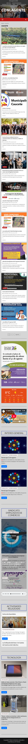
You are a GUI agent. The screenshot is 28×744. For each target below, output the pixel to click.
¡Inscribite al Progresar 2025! (9, 322)
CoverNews (10, 741)
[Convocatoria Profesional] (14, 281)
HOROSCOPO (5, 455)
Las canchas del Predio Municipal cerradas (12, 231)
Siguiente (17, 334)
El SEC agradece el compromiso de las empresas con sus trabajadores (13, 563)
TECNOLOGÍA (5, 679)
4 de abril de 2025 (13, 110)
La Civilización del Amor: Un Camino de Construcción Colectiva (13, 644)
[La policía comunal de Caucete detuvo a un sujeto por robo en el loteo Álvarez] (14, 36)
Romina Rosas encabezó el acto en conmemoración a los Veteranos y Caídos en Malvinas (12, 138)
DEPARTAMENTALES (16, 3)
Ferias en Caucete (6, 108)
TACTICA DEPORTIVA (21, 4)
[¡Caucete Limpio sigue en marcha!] (14, 190)
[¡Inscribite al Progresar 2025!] (14, 311)
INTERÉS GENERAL (13, 455)
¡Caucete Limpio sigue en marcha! (10, 201)
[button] (2, 19)
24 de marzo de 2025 (13, 202)
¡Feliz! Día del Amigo (8, 581)
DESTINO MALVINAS (6, 4)
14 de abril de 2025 (13, 49)
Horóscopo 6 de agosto (8, 490)
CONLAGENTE (13, 10)
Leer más (4, 56)
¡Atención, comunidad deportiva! (10, 78)
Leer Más (4, 466)
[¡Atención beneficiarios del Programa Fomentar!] (14, 251)
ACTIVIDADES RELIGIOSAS (8, 629)
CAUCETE (4, 42)
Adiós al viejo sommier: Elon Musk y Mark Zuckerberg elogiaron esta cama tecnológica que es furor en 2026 (13, 683)
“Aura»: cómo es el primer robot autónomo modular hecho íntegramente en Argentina (14, 717)
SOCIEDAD (15, 532)
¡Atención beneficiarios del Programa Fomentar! (13, 261)
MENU (14, 4)
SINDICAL (10, 532)
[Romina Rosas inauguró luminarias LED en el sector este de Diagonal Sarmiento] (14, 160)
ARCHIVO (8, 3)
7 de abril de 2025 (13, 79)
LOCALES (5, 532)
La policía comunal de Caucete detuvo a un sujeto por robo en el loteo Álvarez (13, 46)
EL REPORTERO (6, 49)
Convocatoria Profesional (8, 291)
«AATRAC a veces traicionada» (9, 537)
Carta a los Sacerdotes (9, 614)
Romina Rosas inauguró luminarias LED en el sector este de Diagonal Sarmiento (12, 171)
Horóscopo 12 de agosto (8, 457)
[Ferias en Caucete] (14, 98)
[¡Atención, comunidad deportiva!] (14, 67)
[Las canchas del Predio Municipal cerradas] (14, 220)
